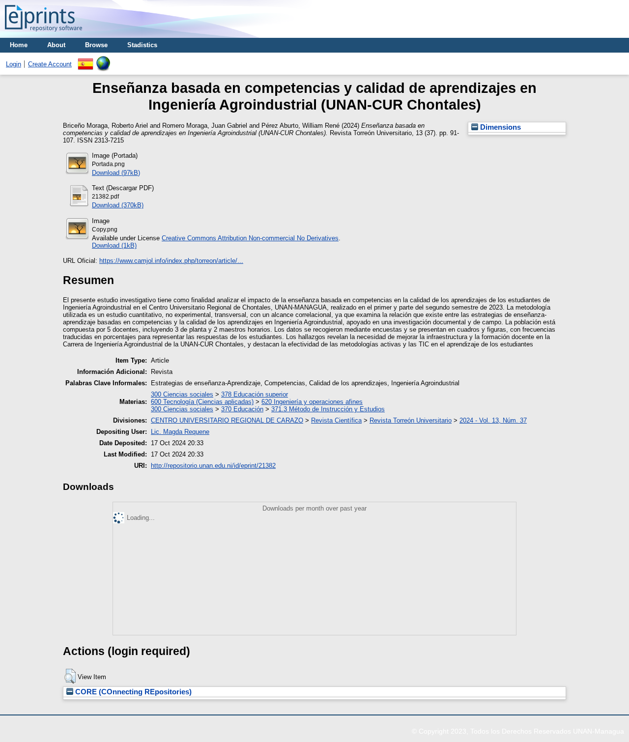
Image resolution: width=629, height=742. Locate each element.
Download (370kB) (117, 205)
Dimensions (499, 127)
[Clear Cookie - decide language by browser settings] (103, 59)
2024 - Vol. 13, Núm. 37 (493, 420)
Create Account (50, 64)
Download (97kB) (116, 172)
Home (19, 45)
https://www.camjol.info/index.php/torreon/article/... (171, 260)
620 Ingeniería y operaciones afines (312, 401)
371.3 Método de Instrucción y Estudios (328, 409)
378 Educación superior (254, 394)
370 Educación (242, 409)
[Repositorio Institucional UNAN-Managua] (43, 34)
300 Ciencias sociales (182, 394)
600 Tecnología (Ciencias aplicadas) (202, 401)
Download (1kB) (114, 245)
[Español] (85, 59)
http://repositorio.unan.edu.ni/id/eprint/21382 (213, 465)
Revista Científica (336, 420)
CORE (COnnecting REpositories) (132, 692)
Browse (96, 45)
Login (13, 64)
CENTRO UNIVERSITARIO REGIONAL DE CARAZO (227, 420)
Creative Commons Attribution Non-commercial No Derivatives (250, 238)
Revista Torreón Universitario (411, 420)
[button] (70, 676)
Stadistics (142, 45)
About (56, 45)
